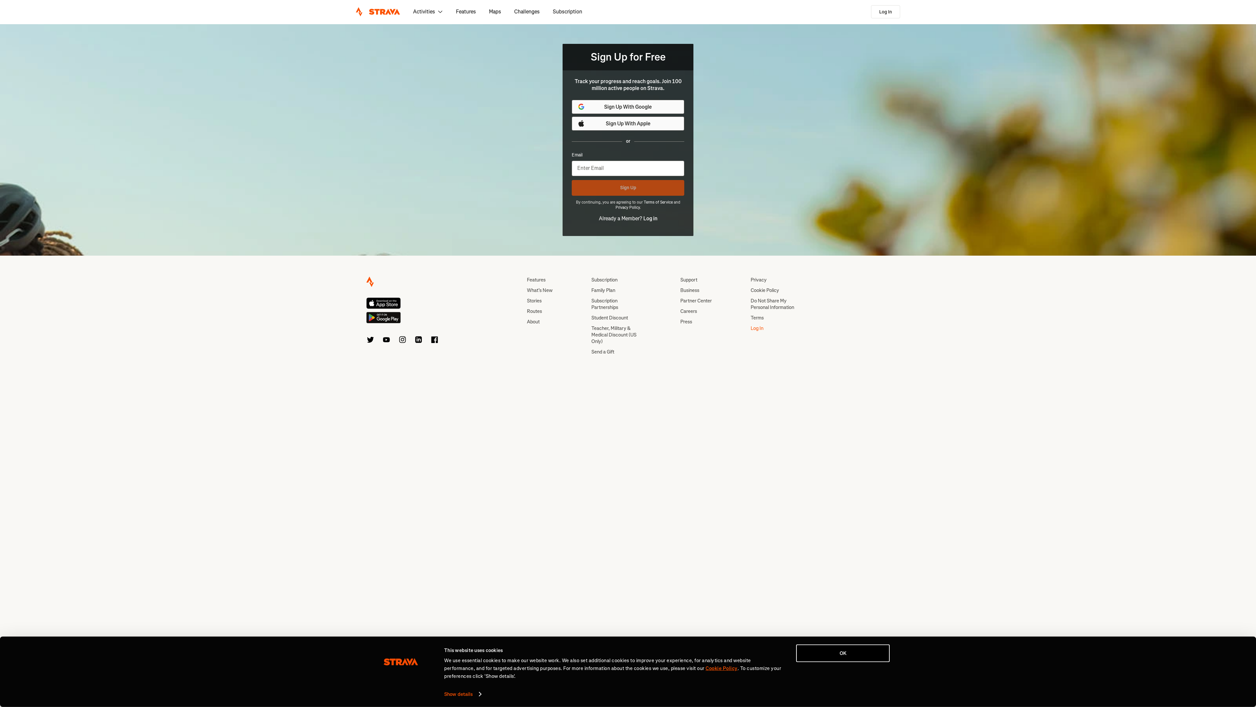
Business (689, 290)
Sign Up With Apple (628, 123)
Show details (458, 694)
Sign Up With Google (628, 106)
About (533, 321)
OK (843, 653)
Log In (885, 12)
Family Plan (603, 290)
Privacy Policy (628, 207)
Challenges (527, 11)
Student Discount (609, 318)
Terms (757, 318)
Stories (534, 301)
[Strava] (378, 12)
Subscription (567, 11)
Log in (650, 218)
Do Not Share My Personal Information (772, 304)
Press (686, 321)
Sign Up (628, 188)
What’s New (539, 290)
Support (688, 280)
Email (577, 155)
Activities (424, 11)
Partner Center (696, 301)
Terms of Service (658, 202)
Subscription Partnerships (604, 304)
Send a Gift (602, 352)
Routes (534, 311)
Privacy (759, 280)
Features (466, 11)
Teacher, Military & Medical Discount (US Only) (614, 335)
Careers (688, 311)
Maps (495, 11)
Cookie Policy (765, 290)
